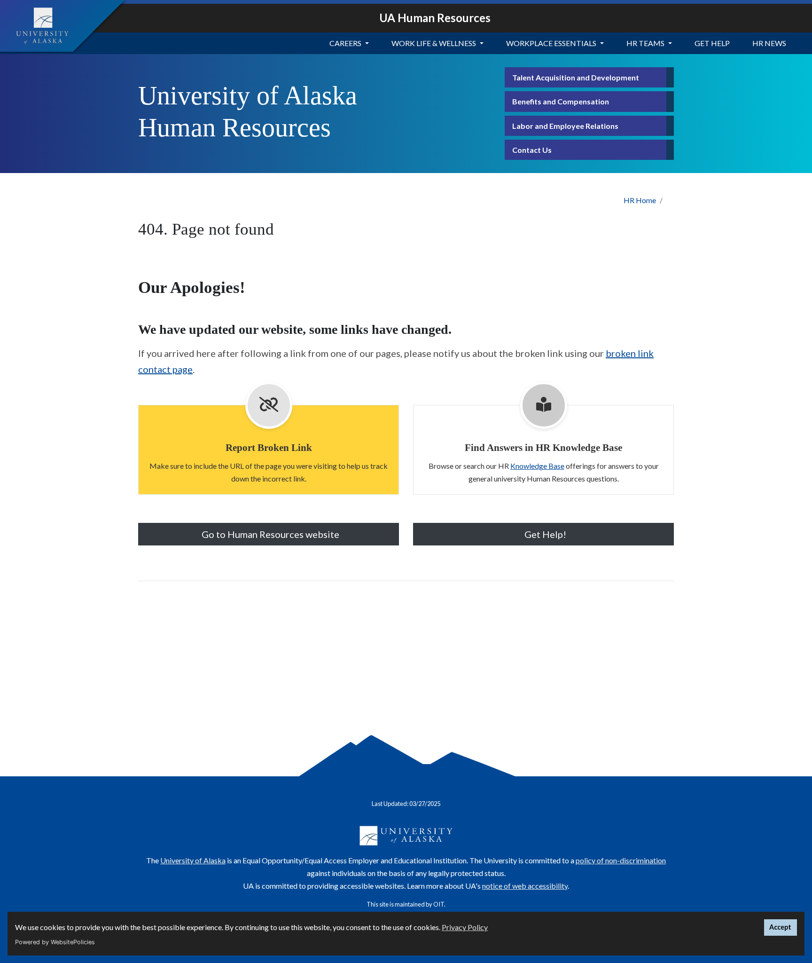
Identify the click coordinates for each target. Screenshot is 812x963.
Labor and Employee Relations (565, 125)
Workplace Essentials (551, 43)
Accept (780, 927)
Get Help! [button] (545, 534)
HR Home (640, 200)
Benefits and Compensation (560, 101)
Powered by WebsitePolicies (55, 942)
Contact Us (532, 149)
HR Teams (645, 43)
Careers (345, 43)
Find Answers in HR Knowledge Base (543, 447)
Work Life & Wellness (433, 43)
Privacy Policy (465, 927)
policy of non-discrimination (621, 860)
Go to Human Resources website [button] (270, 534)
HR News (769, 43)
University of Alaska (193, 860)
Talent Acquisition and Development (575, 77)
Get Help (712, 43)
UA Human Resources (435, 17)
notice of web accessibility (525, 885)
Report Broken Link (269, 447)
